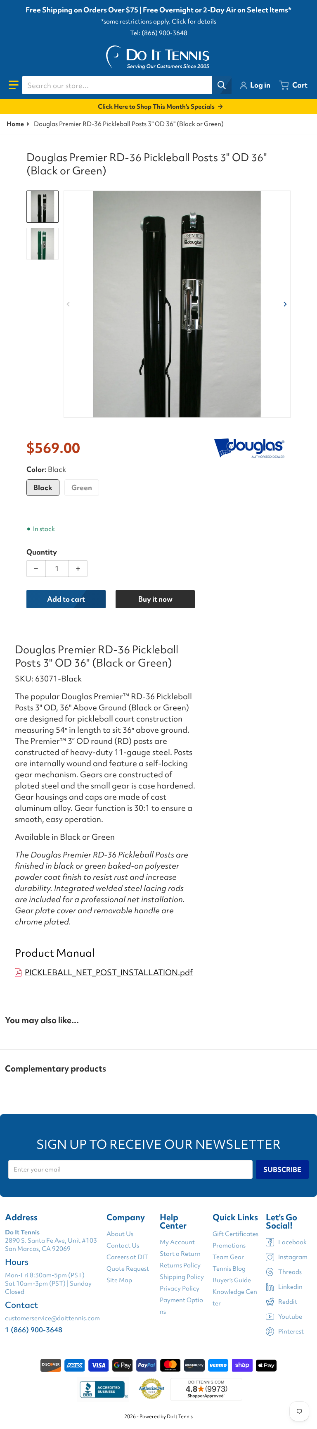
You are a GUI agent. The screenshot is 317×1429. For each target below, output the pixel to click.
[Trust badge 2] (151, 1389)
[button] (13, 85)
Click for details (194, 21)
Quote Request (127, 1269)
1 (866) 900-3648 (33, 1329)
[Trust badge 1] (103, 1389)
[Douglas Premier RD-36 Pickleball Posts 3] (42, 207)
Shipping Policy (182, 1277)
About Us (119, 1234)
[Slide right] (285, 304)
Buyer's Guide (232, 1280)
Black (42, 487)
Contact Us (122, 1245)
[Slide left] (68, 304)
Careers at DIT (127, 1257)
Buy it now (155, 599)
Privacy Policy (179, 1288)
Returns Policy (180, 1265)
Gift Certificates (235, 1234)
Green (81, 487)
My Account (177, 1242)
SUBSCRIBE (282, 1169)
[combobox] (126, 85)
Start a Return (180, 1254)
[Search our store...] (222, 85)
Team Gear (228, 1257)
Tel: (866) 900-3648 (158, 33)
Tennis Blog (229, 1269)
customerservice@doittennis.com (52, 1318)
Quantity (41, 552)
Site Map (119, 1280)
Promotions (229, 1245)
